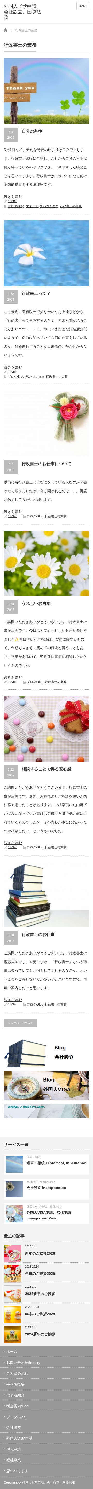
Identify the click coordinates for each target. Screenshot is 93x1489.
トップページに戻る (20, 1023)
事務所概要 (15, 1384)
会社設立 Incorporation (41, 1181)
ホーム (11, 1352)
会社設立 (13, 1427)
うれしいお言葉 (36, 603)
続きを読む (13, 197)
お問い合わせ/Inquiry (23, 1362)
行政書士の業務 (71, 206)
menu (82, 6)
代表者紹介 (15, 1395)
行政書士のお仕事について (46, 463)
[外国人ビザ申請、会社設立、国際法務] (22, 12)
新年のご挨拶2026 (40, 1253)
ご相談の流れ (17, 1373)
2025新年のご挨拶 (40, 1294)
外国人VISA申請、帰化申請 (44, 1206)
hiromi (12, 201)
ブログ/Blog (16, 206)
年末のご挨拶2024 (40, 1314)
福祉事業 (13, 1460)
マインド (32, 206)
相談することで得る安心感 (46, 769)
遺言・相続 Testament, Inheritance (56, 1163)
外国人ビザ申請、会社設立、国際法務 (48, 1482)
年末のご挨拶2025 (40, 1273)
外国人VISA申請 (19, 1438)
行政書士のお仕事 (38, 934)
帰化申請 (13, 1449)
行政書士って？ (36, 293)
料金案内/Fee (17, 1406)
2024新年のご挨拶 (40, 1334)
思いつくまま (49, 206)
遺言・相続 (34, 1157)
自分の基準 (32, 131)
